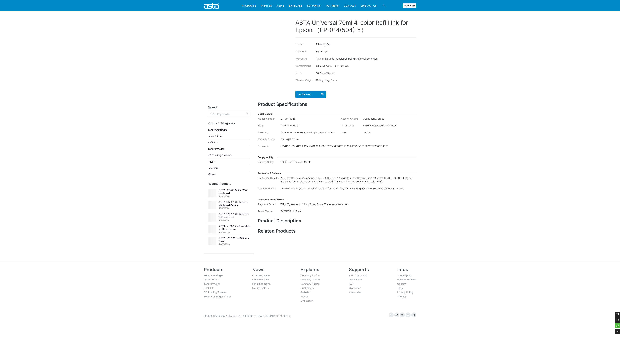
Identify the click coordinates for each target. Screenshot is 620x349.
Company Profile (310, 275)
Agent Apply (404, 275)
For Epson (322, 51)
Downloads (355, 279)
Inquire (407, 5)
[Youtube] (408, 314)
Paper (211, 161)
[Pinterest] (402, 314)
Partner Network (406, 279)
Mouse (212, 174)
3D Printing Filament (219, 155)
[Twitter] (396, 314)
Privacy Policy (405, 292)
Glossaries (355, 288)
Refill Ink (213, 142)
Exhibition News (261, 283)
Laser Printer (215, 136)
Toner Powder (216, 148)
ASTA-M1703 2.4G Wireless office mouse (234, 228)
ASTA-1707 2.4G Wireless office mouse (234, 215)
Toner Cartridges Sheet (217, 296)
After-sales (355, 292)
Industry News (260, 279)
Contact (401, 283)
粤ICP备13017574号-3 (278, 315)
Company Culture (310, 279)
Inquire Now (304, 94)
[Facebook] (391, 314)
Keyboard (213, 167)
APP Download (357, 275)
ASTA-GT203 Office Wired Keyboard (234, 192)
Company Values (310, 283)
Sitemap (402, 296)
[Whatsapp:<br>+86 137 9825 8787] (413, 314)
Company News (261, 275)
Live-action (306, 300)
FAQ (351, 283)
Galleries (305, 292)
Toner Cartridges (217, 129)
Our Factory (307, 288)
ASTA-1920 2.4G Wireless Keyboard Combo (234, 204)
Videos (304, 296)
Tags (400, 288)
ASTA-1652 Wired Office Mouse (234, 240)
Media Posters (260, 288)
